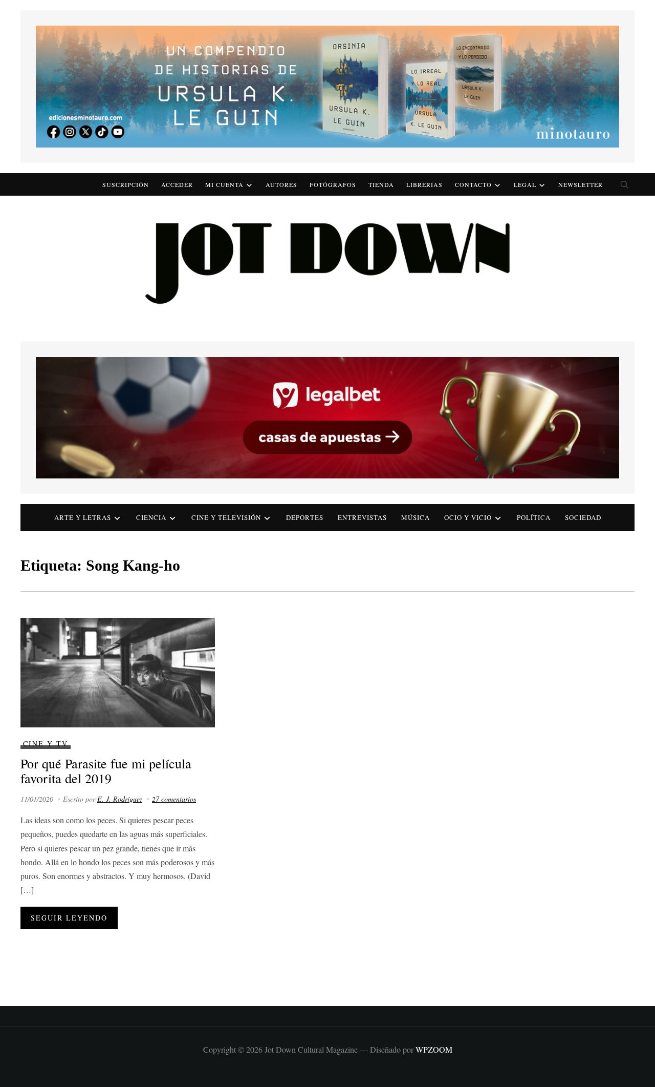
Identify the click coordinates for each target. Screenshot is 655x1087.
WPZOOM (434, 1049)
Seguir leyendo (69, 918)
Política (534, 517)
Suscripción (125, 184)
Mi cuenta (224, 184)
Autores (281, 184)
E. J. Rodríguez (119, 799)
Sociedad (583, 517)
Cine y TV (45, 743)
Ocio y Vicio (468, 517)
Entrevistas (362, 517)
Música (415, 517)
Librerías (424, 184)
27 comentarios (174, 799)
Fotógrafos (333, 184)
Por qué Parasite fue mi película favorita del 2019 (105, 771)
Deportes (304, 517)
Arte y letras (82, 517)
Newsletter (580, 184)
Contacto (473, 184)
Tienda (381, 184)
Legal (525, 184)
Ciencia (151, 517)
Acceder (177, 184)
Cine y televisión (226, 517)
